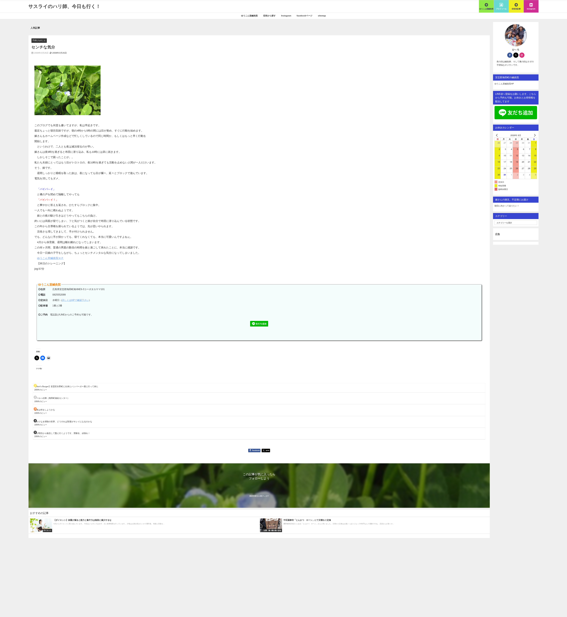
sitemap (322, 16)
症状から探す (269, 16)
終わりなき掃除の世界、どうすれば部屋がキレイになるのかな (63, 422)
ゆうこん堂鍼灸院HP (504, 84)
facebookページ (304, 16)
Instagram (286, 16)
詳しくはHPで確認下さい (75, 300)
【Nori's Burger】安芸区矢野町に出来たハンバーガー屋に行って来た (66, 386)
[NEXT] (534, 135)
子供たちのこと (39, 40)
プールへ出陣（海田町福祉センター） (51, 398)
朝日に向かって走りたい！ (507, 206)
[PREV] (497, 135)
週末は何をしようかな (44, 410)
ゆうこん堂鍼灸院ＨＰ (50, 258)
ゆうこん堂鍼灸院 (249, 16)
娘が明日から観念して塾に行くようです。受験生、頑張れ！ (62, 433)
